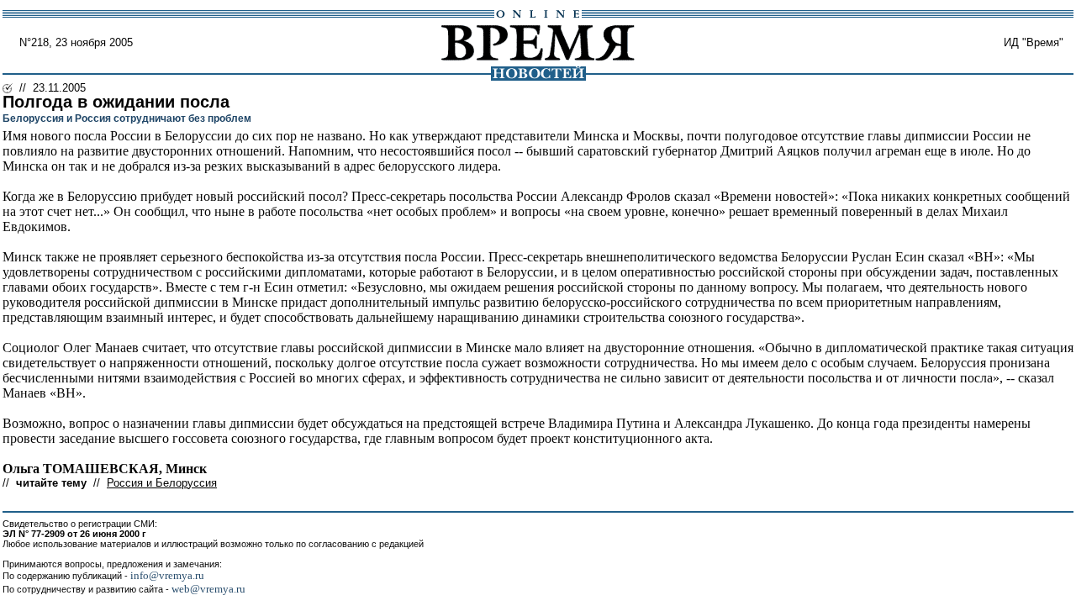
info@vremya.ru (167, 575)
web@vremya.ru (208, 588)
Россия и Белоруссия (162, 483)
